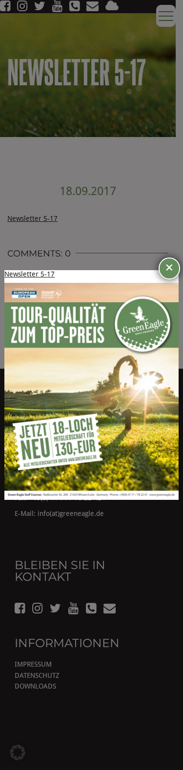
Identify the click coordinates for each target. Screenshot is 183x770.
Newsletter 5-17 (29, 274)
